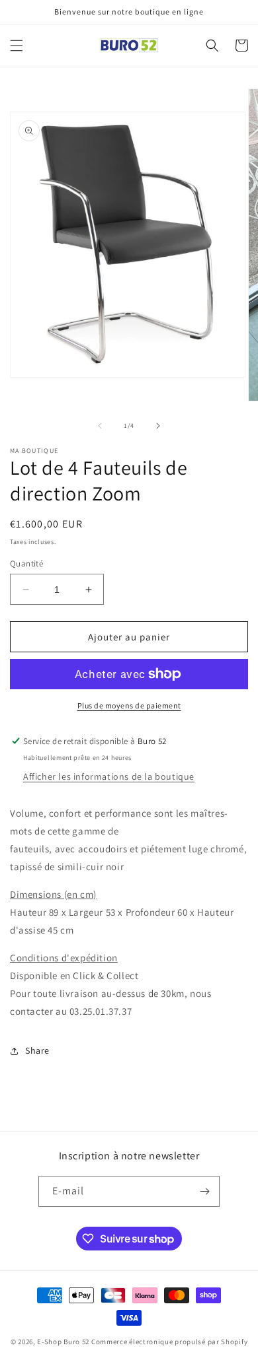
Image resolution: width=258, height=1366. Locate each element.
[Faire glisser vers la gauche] (99, 425)
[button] (16, 45)
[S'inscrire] (204, 1191)
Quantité (26, 563)
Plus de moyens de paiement (129, 705)
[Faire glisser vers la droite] (158, 425)
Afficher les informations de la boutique (108, 776)
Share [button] (37, 1050)
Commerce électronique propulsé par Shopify (169, 1341)
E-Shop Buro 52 (63, 1341)
